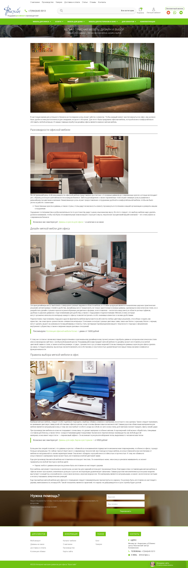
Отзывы (93, 2)
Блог (97, 541)
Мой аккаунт (35, 541)
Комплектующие (147, 22)
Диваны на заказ (37, 544)
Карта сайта (68, 551)
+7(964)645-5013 (37, 11)
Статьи (85, 2)
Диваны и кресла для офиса (71, 222)
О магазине (35, 2)
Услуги (58, 22)
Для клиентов (128, 22)
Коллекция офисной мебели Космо (61, 331)
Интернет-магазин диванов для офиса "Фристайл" (56, 564)
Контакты (102, 2)
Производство (48, 2)
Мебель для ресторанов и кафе (102, 22)
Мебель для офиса (41, 22)
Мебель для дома (75, 22)
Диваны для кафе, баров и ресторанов (75, 440)
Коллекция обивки (37, 551)
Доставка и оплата (72, 2)
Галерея (59, 2)
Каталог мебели (69, 541)
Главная (70, 33)
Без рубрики (80, 33)
